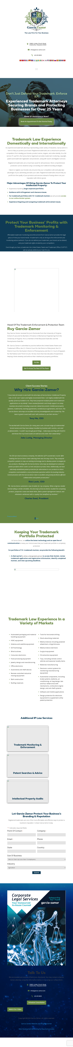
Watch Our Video (15, 1009)
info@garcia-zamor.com (37, 50)
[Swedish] (60, 60)
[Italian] (41, 60)
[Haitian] (32, 60)
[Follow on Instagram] (57, 38)
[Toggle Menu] (36, 69)
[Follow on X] (53, 38)
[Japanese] (44, 60)
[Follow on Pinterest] (64, 38)
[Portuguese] (50, 60)
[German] (30, 60)
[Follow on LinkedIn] (60, 38)
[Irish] (39, 60)
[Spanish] (57, 60)
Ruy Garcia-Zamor (23, 329)
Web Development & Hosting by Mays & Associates (36, 1029)
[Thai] (62, 60)
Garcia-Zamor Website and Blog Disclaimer (36, 1024)
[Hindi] (37, 60)
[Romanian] (53, 60)
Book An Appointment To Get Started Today (36, 121)
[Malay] (48, 60)
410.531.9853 (38, 55)
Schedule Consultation (36, 1002)
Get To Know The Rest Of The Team (36, 368)
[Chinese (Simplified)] (20, 60)
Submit (36, 873)
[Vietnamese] (64, 60)
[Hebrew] (34, 60)
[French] (27, 60)
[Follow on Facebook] (50, 38)
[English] (25, 60)
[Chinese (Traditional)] (23, 60)
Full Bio (36, 362)
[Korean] (46, 60)
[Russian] (55, 60)
